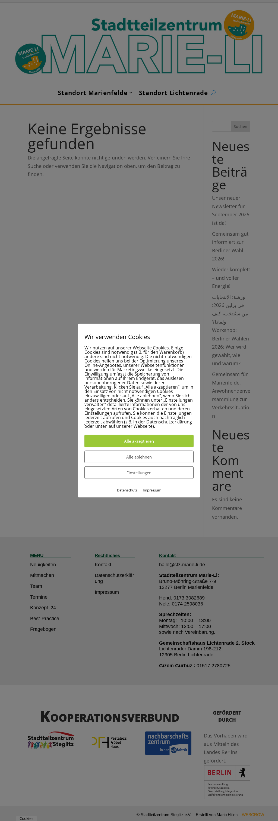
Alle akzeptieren (139, 441)
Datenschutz (127, 489)
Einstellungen (139, 472)
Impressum (152, 489)
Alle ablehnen (139, 456)
